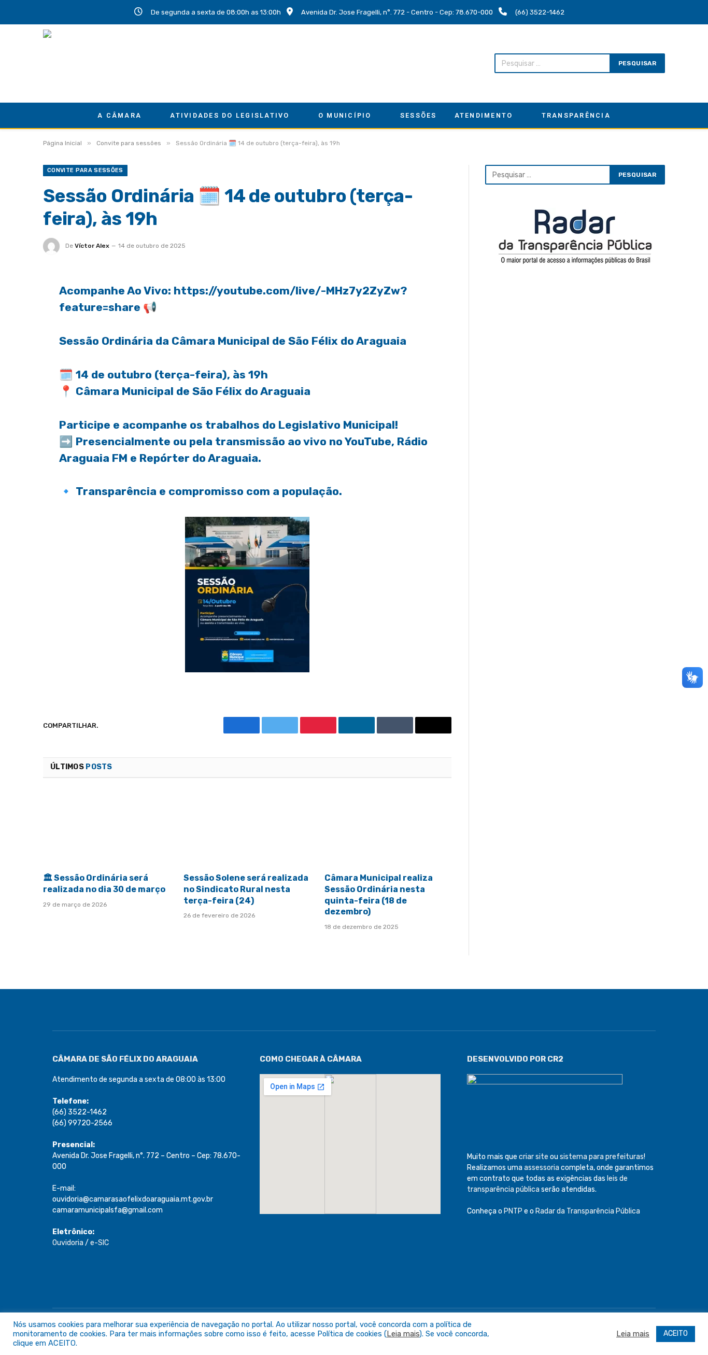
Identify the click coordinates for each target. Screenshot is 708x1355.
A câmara (119, 115)
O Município (345, 115)
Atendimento (484, 115)
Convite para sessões (85, 170)
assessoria (541, 1167)
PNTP (513, 1211)
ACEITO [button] (675, 1333)
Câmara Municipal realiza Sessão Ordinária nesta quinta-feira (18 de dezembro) (378, 894)
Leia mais (403, 1333)
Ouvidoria (67, 1242)
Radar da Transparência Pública (587, 1211)
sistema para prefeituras (602, 1156)
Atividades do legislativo (229, 115)
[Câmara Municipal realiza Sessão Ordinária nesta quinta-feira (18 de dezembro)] (387, 828)
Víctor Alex (92, 245)
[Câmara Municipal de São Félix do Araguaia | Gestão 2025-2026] (110, 63)
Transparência (576, 115)
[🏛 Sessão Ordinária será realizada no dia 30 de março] (106, 828)
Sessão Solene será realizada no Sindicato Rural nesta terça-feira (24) (245, 889)
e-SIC (99, 1242)
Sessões (418, 115)
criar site (533, 1156)
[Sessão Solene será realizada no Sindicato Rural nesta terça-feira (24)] (246, 828)
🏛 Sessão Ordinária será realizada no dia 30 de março (104, 883)
